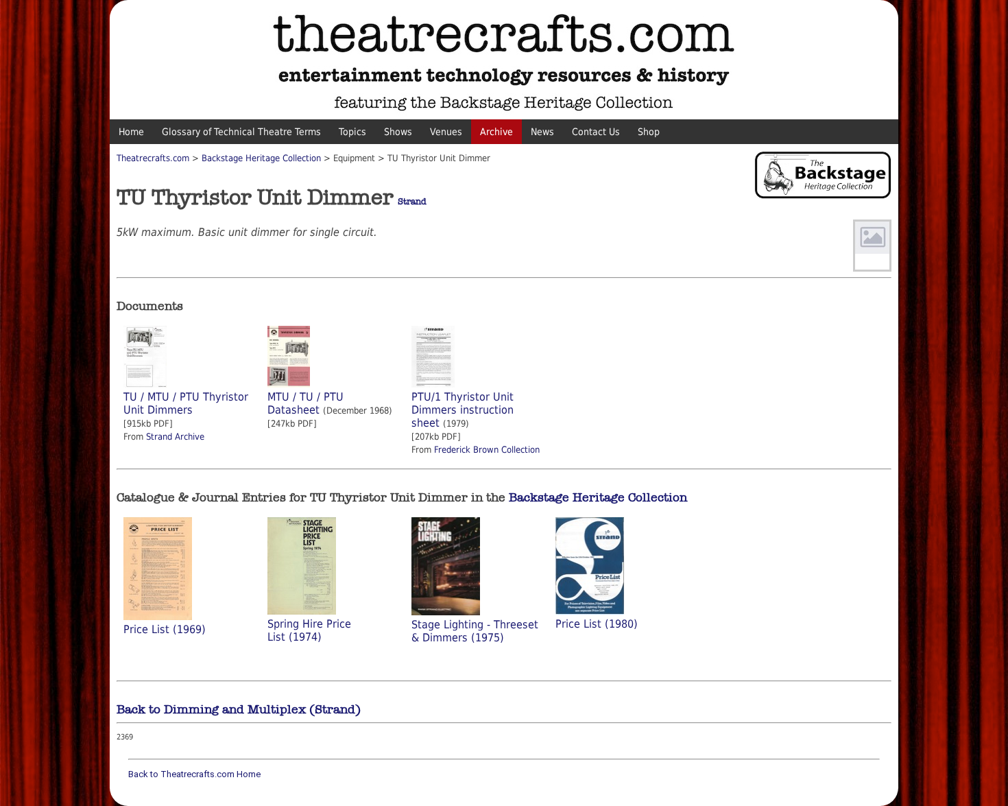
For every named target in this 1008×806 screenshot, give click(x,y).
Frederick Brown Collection (487, 450)
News (542, 131)
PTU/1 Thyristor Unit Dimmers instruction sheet (462, 409)
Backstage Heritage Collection (261, 158)
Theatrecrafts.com (153, 158)
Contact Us (596, 131)
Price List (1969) (164, 629)
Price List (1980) (596, 623)
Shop (649, 131)
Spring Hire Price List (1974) (309, 630)
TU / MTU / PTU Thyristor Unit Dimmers (185, 403)
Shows (398, 131)
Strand (412, 201)
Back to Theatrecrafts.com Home (194, 774)
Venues (446, 131)
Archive (496, 131)
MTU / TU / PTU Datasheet (305, 403)
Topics (352, 131)
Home (131, 131)
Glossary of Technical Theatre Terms (241, 131)
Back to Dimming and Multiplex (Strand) (239, 709)
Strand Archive (175, 436)
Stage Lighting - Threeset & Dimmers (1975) (474, 631)
